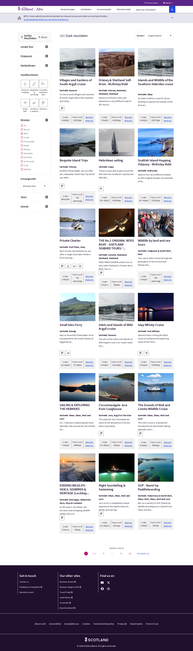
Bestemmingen (68, 9)
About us (39, 623)
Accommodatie (104, 9)
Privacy (120, 623)
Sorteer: (141, 35)
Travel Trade (65, 592)
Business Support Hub (69, 587)
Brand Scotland (66, 608)
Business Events (67, 582)
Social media (136, 623)
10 (130, 553)
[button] (172, 17)
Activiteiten (86, 9)
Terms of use (152, 623)
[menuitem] (68, 9)
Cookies (86, 623)
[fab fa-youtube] (102, 582)
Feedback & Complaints (29, 587)
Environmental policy (104, 623)
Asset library (65, 597)
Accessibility (55, 623)
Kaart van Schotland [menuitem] (145, 9)
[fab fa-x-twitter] (108, 582)
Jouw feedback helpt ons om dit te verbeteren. (46, 19)
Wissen (44, 37)
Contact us (24, 582)
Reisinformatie (124, 9)
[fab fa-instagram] (108, 589)
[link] (172, 9)
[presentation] (25, 88)
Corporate (64, 602)
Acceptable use (71, 623)
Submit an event (26, 592)
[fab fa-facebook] (102, 589)
